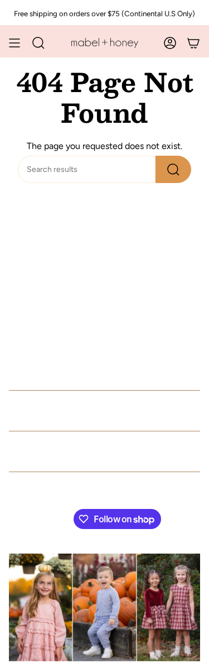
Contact (32, 451)
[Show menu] (14, 43)
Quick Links (46, 410)
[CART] (193, 43)
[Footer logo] (104, 607)
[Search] (173, 169)
